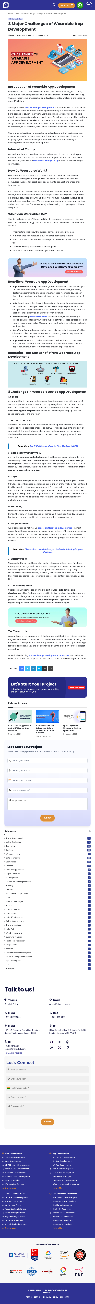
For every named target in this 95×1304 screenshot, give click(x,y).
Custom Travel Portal (14, 1201)
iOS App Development (62, 1161)
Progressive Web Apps (62, 1176)
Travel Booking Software (15, 1209)
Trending (9, 885)
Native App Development (63, 1169)
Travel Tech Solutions (15, 1194)
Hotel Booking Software (15, 1213)
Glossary (64, 1297)
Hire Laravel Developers (63, 1216)
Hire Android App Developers (65, 1197)
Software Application (15, 870)
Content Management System (19, 953)
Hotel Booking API (13, 909)
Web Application (13, 854)
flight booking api (13, 961)
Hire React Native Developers (65, 1201)
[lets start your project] (47, 687)
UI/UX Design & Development (17, 1165)
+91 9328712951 (11, 1046)
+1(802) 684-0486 (57, 1017)
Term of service (33, 1297)
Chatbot (9, 889)
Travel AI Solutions (13, 925)
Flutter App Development (63, 1172)
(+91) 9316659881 (12, 1017)
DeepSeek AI (11, 945)
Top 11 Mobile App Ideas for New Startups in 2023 (54, 446)
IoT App (9, 905)
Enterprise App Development (65, 1180)
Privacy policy (50, 1297)
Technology (11, 846)
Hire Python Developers (63, 1220)
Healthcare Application (15, 941)
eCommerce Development (17, 1169)
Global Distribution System (16, 1224)
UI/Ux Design (11, 913)
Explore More (10, 1188)
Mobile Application (22, 14)
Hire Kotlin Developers (62, 1209)
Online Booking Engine (15, 921)
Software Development (15, 1157)
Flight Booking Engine (14, 901)
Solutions (9, 850)
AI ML (8, 897)
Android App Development (64, 1157)
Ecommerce (11, 862)
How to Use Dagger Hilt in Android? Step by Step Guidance (20, 728)
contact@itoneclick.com (59, 1004)
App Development (61, 1153)
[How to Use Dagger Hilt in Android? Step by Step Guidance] (20, 716)
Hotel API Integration (14, 917)
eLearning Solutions (14, 937)
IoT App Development (62, 1165)
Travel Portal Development (16, 1197)
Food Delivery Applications (17, 893)
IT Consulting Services (14, 1184)
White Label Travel (13, 1205)
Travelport (10, 968)
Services (9, 866)
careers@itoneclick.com (14, 1049)
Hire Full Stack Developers (64, 1213)
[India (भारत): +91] (10, 780)
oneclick (9, 949)
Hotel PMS (10, 929)
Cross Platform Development (17, 1176)
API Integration (12, 878)
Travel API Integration (14, 1220)
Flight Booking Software (15, 1216)
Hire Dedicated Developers (65, 1194)
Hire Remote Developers (63, 1224)
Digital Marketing (13, 874)
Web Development (14, 933)
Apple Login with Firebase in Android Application (72, 728)
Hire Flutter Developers (62, 1205)
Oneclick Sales (11, 1004)
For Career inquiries (13, 1053)
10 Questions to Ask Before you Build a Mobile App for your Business (54, 550)
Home (12, 14)
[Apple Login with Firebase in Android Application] (75, 716)
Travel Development (14, 838)
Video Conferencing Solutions (18, 881)
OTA (7, 964)
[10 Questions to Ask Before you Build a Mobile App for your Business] (47, 716)
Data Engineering (13, 858)
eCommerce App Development (66, 1184)
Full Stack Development (15, 1172)
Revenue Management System (19, 957)
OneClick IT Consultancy (20, 35)
